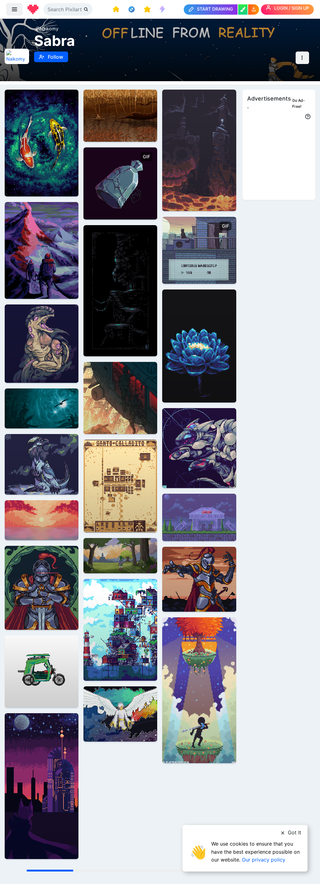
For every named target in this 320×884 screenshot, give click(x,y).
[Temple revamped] (120, 290)
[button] (253, 9)
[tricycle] (41, 671)
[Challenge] (199, 578)
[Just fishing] (120, 115)
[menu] (14, 9)
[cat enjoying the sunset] (199, 250)
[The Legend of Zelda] (120, 555)
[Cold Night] (41, 464)
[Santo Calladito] (120, 485)
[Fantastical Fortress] (120, 629)
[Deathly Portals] (41, 408)
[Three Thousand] (41, 587)
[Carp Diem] (41, 142)
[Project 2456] (41, 343)
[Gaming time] (199, 149)
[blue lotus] (199, 345)
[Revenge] (41, 785)
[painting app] (243, 9)
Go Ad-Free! (298, 103)
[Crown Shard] (120, 183)
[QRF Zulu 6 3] (120, 397)
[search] (86, 9)
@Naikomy (47, 28)
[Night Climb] (41, 250)
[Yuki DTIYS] (120, 713)
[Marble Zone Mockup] (199, 517)
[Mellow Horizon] (41, 519)
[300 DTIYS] (199, 690)
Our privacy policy (263, 860)
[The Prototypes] (199, 447)
